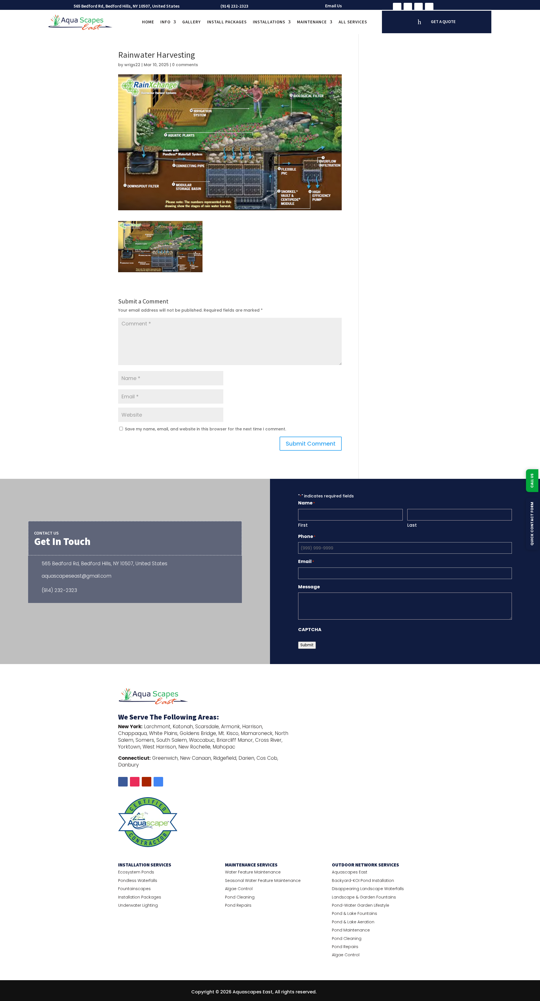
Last (412, 525)
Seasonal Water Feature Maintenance (263, 880)
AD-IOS (333, 992)
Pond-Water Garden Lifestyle (360, 905)
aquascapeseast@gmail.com (76, 576)
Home (148, 21)
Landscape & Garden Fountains (364, 897)
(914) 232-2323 (234, 6)
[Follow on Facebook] (397, 7)
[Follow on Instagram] (408, 7)
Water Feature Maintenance (253, 872)
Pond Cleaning (240, 897)
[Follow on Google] (429, 7)
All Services (353, 21)
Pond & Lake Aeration (353, 922)
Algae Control (239, 888)
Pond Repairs (238, 905)
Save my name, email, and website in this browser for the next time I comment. (205, 429)
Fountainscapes (134, 888)
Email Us (333, 5)
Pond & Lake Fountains (354, 913)
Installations (269, 21)
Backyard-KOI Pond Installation (363, 880)
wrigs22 (132, 65)
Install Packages (227, 21)
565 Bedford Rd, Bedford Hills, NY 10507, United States (126, 6)
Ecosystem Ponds (136, 872)
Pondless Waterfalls (137, 880)
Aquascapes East (349, 872)
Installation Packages (139, 897)
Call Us (532, 480)
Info (165, 21)
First (303, 525)
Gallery (191, 21)
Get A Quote (443, 21)
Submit (307, 645)
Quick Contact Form (532, 524)
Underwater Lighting (138, 905)
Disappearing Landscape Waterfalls (368, 888)
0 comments (185, 65)
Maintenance (312, 21)
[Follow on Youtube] (418, 7)
